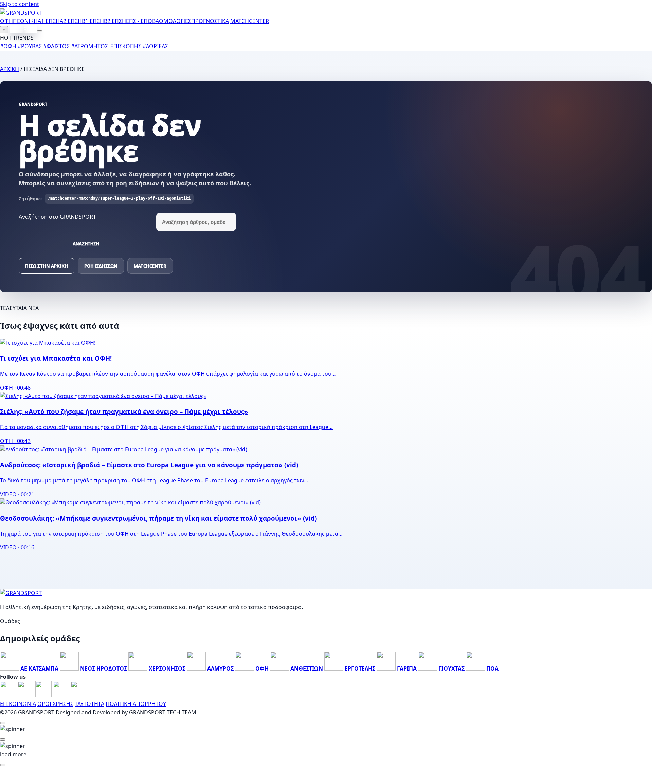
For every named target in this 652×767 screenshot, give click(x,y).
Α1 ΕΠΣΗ (49, 21)
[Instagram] (26, 695)
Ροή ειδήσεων (100, 266)
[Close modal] (2, 723)
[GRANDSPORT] (21, 12)
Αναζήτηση (86, 243)
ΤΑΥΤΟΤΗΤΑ (89, 704)
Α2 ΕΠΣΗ (71, 21)
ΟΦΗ (6, 21)
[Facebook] (9, 695)
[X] (62, 695)
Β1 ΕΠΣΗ (93, 21)
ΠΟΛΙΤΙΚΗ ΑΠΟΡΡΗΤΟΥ (136, 704)
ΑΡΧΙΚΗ (9, 69)
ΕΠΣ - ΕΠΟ (139, 21)
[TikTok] (79, 695)
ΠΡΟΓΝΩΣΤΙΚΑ (210, 21)
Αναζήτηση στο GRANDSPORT (57, 216)
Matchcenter (150, 266)
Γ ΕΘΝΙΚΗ (25, 21)
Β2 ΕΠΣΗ (115, 21)
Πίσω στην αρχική (46, 266)
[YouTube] (44, 695)
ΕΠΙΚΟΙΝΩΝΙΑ (18, 704)
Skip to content (19, 4)
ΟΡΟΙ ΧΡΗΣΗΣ (55, 704)
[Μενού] (39, 31)
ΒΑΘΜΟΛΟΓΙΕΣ (171, 21)
